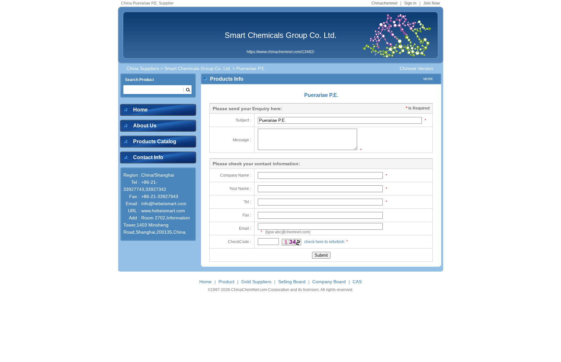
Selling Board (291, 281)
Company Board (329, 281)
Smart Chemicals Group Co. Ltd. (281, 35)
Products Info (226, 79)
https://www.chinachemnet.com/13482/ (280, 52)
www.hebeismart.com (163, 210)
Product (226, 281)
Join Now (431, 3)
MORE (428, 79)
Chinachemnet (384, 3)
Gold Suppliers (256, 281)
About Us (144, 125)
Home (140, 109)
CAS (357, 281)
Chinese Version (416, 68)
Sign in (410, 3)
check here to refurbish (324, 241)
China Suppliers (143, 68)
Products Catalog (154, 141)
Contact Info (148, 157)
